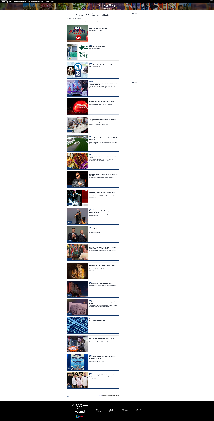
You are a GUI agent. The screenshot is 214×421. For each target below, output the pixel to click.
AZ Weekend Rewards (40, 1)
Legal (90, 318)
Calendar (52, 1)
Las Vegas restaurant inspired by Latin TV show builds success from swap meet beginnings (102, 248)
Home (10, 1)
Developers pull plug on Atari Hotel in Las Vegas (101, 283)
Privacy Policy (111, 412)
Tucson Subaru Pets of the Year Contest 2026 (100, 65)
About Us (111, 409)
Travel (90, 227)
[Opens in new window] (79, 411)
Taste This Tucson (31, 1)
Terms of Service (112, 411)
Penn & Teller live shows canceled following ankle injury (103, 229)
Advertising (111, 410)
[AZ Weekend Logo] (107, 6)
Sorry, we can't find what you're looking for (93, 15)
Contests (47, 1)
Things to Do (15, 1)
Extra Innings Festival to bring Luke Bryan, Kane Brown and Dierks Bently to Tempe (102, 357)
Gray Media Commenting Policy (97, 320)
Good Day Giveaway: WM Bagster (97, 46)
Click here (100, 395)
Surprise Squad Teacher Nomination (98, 28)
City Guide (91, 81)
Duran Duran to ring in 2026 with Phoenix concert (101, 375)
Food (25, 1)
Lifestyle (21, 1)
